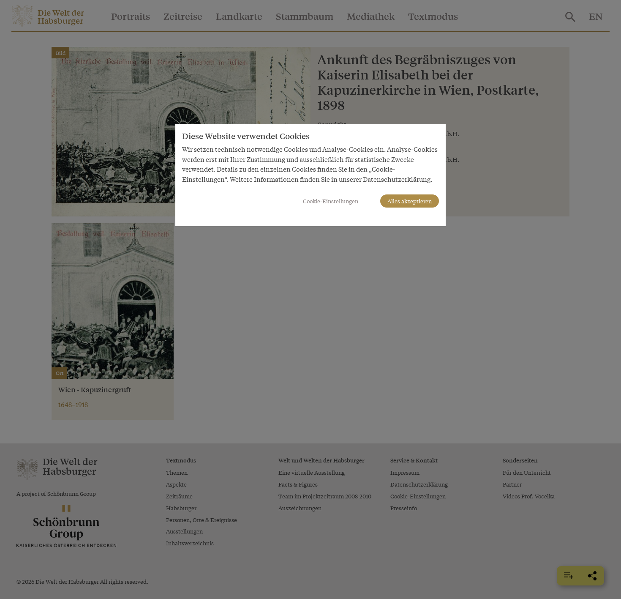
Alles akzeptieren (409, 201)
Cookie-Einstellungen (330, 201)
